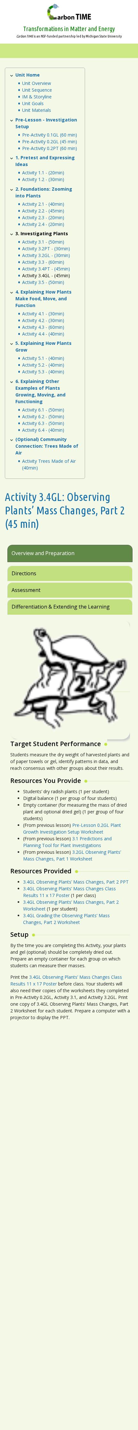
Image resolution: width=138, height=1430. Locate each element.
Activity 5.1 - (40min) (43, 358)
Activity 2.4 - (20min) (43, 224)
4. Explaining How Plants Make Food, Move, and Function (43, 298)
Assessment (26, 590)
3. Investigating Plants (41, 233)
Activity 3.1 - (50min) (43, 242)
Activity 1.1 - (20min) (43, 173)
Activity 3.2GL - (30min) (46, 255)
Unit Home (27, 75)
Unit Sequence (37, 90)
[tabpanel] (69, 824)
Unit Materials (36, 110)
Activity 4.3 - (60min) (43, 327)
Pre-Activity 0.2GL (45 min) (49, 141)
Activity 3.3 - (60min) (43, 262)
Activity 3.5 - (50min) (43, 282)
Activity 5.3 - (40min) (43, 372)
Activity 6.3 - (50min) (43, 423)
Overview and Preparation (43, 553)
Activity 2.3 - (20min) (43, 217)
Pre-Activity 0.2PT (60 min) (49, 148)
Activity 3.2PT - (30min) (46, 248)
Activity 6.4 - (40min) (43, 430)
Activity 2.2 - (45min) (43, 211)
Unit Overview (36, 83)
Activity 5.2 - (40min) (43, 365)
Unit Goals (33, 103)
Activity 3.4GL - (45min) (46, 275)
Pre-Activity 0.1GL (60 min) (49, 135)
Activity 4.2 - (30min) (43, 320)
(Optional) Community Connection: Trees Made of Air (46, 446)
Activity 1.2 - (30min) (43, 179)
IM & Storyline (37, 97)
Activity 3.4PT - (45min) (46, 269)
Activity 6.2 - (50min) (43, 416)
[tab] (70, 555)
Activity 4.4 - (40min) (43, 334)
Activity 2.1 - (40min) (43, 204)
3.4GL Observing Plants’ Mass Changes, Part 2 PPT (76, 882)
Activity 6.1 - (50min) (43, 410)
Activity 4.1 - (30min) (43, 314)
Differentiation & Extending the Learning (61, 606)
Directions (24, 573)
